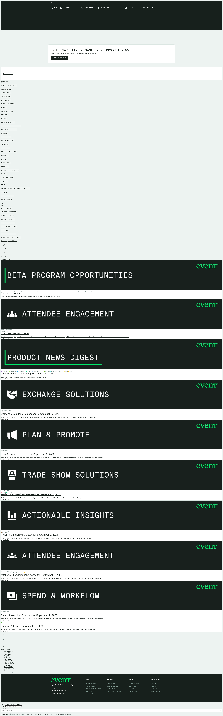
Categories (4, 708)
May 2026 (7, 656)
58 (3, 645)
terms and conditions (43, 714)
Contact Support (134, 683)
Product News (89, 691)
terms (66, 714)
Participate (150, 8)
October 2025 (8, 667)
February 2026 (8, 660)
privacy (60, 714)
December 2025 (9, 664)
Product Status (133, 691)
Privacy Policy (55, 688)
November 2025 (9, 665)
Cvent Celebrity (112, 688)
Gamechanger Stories (114, 691)
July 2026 (7, 653)
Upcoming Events (112, 686)
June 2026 (7, 654)
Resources (105, 8)
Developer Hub (90, 694)
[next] (3, 646)
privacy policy (30, 714)
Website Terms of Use (57, 693)
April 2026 (7, 657)
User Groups (111, 683)
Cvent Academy (90, 686)
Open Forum (133, 686)
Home (56, 8)
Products (153, 686)
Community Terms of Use (58, 691)
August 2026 (8, 651)
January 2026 (8, 662)
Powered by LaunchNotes (9, 241)
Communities (88, 8)
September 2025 (9, 668)
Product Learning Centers (93, 688)
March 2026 (7, 659)
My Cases (132, 688)
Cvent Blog (154, 688)
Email (3, 706)
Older (6, 670)
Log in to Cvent (155, 691)
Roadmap (6, 76)
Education (67, 8)
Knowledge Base (90, 683)
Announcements (8, 74)
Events (130, 8)
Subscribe (3, 714)
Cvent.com (154, 683)
